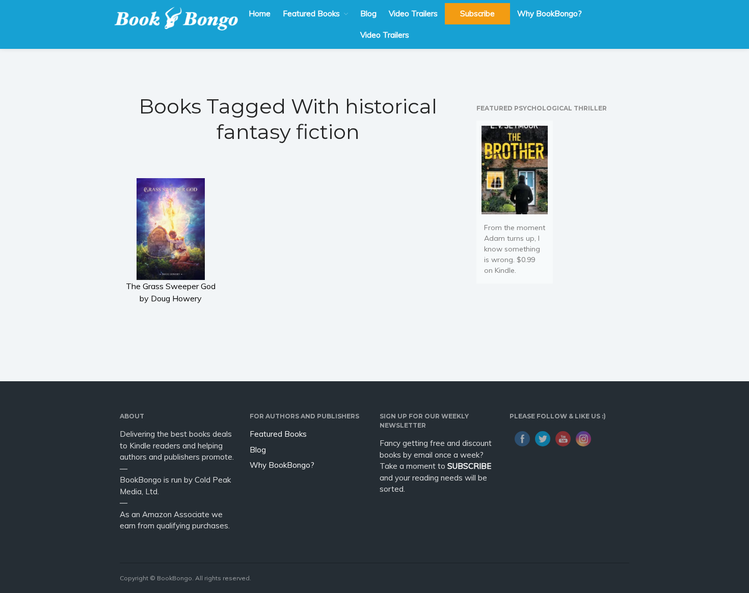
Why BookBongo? (549, 13)
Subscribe (477, 13)
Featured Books (311, 13)
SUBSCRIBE (469, 466)
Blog (368, 13)
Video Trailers (413, 13)
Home (260, 13)
